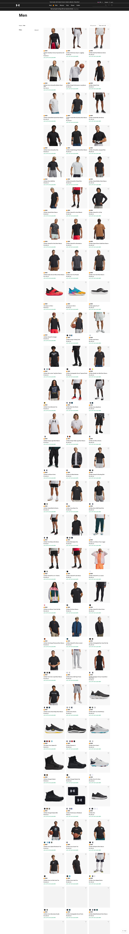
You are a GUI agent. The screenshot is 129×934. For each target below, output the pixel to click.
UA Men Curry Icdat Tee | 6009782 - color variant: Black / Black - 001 (67, 876)
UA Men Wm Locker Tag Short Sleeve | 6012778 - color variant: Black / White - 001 (45, 369)
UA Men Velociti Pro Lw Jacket (96, 575)
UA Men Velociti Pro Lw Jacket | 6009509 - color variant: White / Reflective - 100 (90, 571)
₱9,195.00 (91, 577)
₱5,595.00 (46, 151)
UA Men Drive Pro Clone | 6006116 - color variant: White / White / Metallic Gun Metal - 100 (92, 775)
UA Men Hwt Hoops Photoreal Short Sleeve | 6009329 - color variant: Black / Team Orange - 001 (45, 639)
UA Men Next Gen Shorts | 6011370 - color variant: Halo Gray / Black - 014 (69, 403)
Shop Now (76, 8)
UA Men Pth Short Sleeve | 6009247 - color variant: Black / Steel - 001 (67, 605)
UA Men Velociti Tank (94, 85)
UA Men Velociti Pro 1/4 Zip (95, 212)
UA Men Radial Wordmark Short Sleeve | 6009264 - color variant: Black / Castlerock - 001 (90, 910)
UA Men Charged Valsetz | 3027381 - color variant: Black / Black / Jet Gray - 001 (45, 775)
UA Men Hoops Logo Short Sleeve (52, 440)
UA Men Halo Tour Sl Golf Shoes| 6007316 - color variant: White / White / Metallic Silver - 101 (94, 707)
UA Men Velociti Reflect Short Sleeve (98, 181)
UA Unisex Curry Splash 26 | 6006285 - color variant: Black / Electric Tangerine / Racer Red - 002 (47, 741)
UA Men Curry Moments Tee (50, 407)
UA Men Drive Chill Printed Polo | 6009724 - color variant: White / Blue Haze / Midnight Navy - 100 (92, 504)
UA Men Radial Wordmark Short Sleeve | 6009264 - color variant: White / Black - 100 (92, 910)
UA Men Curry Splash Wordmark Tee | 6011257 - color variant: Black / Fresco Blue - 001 (45, 842)
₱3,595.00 (46, 245)
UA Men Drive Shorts (71, 711)
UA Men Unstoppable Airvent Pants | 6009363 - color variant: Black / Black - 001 (67, 910)
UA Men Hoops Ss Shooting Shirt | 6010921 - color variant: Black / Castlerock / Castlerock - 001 (90, 470)
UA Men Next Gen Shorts (72, 407)
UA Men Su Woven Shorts (95, 440)
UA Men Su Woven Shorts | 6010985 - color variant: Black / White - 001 (90, 436)
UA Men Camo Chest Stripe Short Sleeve (53, 711)
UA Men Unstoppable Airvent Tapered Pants (76, 373)
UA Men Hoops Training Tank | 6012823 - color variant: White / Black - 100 (69, 335)
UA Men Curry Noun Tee (72, 508)
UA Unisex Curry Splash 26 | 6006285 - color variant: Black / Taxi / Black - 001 (45, 741)
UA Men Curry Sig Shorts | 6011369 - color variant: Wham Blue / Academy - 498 (92, 403)
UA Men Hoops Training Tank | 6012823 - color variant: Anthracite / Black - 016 (67, 335)
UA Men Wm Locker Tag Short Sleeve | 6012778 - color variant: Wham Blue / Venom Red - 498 (49, 369)
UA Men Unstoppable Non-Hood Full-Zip (98, 643)
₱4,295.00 (91, 814)
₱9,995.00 (91, 713)
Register (106, 2)
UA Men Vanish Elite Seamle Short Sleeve (53, 117)
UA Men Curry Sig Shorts (95, 407)
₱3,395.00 (46, 119)
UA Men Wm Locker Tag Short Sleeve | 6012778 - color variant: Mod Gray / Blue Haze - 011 (47, 369)
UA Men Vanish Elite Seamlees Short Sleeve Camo (76, 118)
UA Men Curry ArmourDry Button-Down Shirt (53, 86)
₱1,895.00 (46, 55)
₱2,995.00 (91, 245)
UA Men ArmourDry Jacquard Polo (97, 150)
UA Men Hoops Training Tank (73, 339)
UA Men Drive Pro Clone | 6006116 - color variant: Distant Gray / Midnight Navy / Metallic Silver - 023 (90, 775)
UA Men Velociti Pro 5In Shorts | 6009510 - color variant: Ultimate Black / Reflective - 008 (67, 571)
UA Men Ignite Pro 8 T (94, 305)
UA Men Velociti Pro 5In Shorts (73, 575)
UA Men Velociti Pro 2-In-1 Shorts (51, 575)
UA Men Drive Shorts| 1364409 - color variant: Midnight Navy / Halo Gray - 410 (72, 707)
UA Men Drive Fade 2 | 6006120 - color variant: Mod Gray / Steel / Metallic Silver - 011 (90, 741)
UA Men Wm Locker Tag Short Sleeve (53, 373)
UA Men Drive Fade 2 (94, 745)
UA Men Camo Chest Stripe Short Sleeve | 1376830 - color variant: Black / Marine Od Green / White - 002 (45, 707)
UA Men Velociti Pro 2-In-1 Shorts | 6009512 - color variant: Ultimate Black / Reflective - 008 (45, 571)
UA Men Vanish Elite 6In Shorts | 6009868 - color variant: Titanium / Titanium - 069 (47, 504)
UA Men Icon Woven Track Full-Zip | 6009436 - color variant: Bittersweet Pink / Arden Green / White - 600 (45, 605)
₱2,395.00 (91, 182)
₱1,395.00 (46, 713)
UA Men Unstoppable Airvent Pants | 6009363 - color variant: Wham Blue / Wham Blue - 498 (69, 910)
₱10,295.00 (91, 780)
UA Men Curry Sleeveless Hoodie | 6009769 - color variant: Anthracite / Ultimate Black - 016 (45, 910)
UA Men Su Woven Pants (50, 474)
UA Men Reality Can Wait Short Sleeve (98, 373)
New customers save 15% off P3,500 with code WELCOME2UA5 (64, 2)
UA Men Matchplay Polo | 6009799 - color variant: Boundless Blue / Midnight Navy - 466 (72, 538)
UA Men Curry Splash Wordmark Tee (52, 846)
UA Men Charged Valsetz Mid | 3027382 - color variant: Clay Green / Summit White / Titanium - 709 (49, 808)
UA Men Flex (92, 812)
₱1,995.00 (91, 276)
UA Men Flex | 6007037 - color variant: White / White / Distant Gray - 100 (94, 808)
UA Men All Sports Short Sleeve (96, 846)
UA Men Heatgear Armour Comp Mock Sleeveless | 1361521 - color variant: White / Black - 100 (92, 672)
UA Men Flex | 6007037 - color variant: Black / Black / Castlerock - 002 (92, 808)
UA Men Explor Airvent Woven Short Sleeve (54, 274)
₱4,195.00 (91, 214)
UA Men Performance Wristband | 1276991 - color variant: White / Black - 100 (69, 808)
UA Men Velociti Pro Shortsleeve (74, 243)
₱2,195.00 (91, 87)
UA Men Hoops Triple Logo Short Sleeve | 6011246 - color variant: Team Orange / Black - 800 (69, 436)
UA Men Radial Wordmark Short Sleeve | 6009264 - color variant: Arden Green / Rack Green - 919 (97, 910)
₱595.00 (68, 814)
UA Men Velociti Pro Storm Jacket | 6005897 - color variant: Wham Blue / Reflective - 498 (67, 639)
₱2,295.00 (91, 307)
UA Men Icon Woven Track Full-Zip (52, 609)
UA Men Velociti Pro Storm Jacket (74, 643)
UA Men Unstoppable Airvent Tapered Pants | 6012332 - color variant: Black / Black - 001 (67, 369)
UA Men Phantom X (71, 745)
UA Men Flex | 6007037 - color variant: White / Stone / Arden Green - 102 (97, 808)
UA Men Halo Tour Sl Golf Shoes (96, 711)
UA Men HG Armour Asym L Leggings (75, 52)
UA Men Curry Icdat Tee (72, 880)
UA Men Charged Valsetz (50, 779)
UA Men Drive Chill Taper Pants (73, 676)
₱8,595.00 (91, 747)
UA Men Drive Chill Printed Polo (96, 508)
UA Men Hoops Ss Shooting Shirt (96, 474)
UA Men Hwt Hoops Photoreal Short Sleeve (54, 643)
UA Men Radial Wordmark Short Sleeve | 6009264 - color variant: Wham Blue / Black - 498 (94, 910)
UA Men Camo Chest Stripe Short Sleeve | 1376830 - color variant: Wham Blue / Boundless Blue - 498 (49, 707)
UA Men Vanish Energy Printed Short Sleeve (76, 150)
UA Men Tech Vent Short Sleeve (96, 274)
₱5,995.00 (91, 509)
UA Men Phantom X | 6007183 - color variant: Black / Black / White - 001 (67, 741)
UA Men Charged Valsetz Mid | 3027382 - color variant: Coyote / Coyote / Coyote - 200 (47, 808)
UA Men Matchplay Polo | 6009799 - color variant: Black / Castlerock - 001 (67, 538)
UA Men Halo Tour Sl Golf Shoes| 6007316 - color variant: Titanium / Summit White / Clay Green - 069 (92, 707)
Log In (111, 2)
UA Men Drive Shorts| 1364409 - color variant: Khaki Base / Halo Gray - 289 (69, 707)
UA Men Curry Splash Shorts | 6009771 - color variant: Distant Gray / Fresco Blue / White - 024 (94, 876)
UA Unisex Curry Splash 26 (50, 745)
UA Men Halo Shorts (94, 339)
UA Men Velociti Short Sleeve (51, 212)
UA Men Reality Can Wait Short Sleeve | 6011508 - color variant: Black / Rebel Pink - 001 (90, 369)
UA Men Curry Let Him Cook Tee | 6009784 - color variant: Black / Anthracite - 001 (45, 876)
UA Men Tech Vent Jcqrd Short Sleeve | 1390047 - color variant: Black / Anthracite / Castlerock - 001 (45, 672)
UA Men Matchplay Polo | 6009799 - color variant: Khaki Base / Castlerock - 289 (69, 538)
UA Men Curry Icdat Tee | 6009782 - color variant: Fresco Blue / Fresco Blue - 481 (69, 876)
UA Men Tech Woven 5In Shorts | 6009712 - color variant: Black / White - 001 (45, 538)
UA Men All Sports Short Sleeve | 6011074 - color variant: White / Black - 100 (92, 842)
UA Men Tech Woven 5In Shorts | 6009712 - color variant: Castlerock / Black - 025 (47, 538)
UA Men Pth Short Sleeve (72, 609)
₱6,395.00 (91, 341)
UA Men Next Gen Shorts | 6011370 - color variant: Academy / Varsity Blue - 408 (72, 403)
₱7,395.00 (68, 375)
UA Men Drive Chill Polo (49, 181)
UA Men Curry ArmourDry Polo (51, 150)
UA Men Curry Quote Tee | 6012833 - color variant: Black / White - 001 (67, 842)
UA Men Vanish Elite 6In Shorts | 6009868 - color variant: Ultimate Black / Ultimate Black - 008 (45, 504)
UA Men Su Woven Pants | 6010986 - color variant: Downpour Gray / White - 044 (47, 470)
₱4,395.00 (91, 54)
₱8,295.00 (91, 644)
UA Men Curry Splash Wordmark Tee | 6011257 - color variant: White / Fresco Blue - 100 (47, 842)
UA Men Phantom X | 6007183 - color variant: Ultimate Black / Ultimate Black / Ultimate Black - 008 (74, 741)
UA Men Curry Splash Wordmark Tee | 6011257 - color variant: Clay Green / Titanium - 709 (51, 842)
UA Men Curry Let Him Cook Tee (51, 880)
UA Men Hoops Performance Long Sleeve (76, 85)
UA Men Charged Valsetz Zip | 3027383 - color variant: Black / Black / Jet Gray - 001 (67, 775)
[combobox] (100, 5)
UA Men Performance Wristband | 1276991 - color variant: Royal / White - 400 (72, 808)
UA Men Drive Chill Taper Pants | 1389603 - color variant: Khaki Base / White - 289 (69, 672)
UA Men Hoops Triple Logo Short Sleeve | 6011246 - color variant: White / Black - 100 (67, 436)
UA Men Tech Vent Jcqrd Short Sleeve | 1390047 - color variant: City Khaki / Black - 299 (47, 672)
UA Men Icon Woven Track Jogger (97, 541)
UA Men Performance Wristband (74, 812)
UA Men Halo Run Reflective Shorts (97, 52)
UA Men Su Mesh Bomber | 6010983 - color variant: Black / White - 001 (67, 470)
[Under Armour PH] (18, 5)
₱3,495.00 (91, 408)
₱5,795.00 (46, 88)
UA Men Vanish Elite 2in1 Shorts (96, 117)
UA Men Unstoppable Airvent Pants (74, 914)
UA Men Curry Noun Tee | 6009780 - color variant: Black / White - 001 (67, 504)
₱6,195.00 (46, 307)
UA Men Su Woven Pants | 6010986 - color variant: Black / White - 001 (45, 470)
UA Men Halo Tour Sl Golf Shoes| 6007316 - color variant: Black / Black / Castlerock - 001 (90, 707)
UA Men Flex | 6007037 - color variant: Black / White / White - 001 (90, 808)
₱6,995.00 (68, 915)
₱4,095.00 (46, 509)
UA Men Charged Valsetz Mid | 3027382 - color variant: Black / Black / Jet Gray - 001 (45, 808)
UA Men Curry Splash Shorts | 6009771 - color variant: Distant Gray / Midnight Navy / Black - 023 (92, 876)
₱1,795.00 (46, 442)
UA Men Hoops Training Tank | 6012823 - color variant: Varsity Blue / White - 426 (72, 335)
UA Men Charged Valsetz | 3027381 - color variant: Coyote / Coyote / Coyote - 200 (47, 775)
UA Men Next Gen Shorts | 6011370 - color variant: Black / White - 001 (67, 403)
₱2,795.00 (91, 882)
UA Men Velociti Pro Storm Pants (97, 609)
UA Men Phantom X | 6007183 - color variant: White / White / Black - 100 (69, 741)
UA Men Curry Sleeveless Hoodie (51, 914)
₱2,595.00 (68, 87)
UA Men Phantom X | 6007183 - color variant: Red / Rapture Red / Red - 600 (72, 741)
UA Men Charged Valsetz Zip (73, 779)
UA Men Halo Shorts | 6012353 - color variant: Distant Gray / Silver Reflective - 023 (90, 335)
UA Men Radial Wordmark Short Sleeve (98, 914)
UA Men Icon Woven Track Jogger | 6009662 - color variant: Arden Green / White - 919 (90, 538)
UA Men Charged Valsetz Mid (51, 812)
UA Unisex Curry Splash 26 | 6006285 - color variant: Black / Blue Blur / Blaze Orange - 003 (49, 741)
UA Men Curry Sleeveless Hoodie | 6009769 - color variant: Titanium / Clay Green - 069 (47, 910)
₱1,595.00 (68, 276)
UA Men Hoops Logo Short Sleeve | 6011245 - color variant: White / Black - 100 (45, 436)
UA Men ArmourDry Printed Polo (74, 181)
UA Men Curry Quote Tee (72, 846)
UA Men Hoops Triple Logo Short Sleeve (75, 440)
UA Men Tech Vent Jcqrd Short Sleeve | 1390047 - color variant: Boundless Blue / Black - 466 (49, 672)
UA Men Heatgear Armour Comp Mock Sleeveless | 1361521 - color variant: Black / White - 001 (90, 672)
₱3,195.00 (68, 214)
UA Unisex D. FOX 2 (48, 305)
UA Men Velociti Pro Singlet (50, 337)
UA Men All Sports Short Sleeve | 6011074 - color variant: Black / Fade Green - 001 (90, 842)
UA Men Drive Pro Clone (94, 779)
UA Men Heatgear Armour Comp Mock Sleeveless (98, 677)
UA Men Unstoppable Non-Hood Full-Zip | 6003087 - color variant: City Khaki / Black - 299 (92, 639)
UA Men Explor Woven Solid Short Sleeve (98, 243)
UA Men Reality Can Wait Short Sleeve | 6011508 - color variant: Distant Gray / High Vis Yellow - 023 (92, 369)
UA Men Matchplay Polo (72, 541)
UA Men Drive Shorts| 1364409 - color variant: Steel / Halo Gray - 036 (67, 707)
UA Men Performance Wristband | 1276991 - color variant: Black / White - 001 (67, 808)
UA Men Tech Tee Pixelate (72, 274)
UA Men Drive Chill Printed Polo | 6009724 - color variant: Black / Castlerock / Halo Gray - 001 (90, 504)
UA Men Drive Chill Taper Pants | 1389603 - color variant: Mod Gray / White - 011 (67, 672)
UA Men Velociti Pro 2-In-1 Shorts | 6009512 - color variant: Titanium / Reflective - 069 (47, 571)
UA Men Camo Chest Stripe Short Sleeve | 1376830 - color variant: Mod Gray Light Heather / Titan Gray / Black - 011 (47, 707)
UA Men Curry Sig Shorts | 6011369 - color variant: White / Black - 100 (90, 403)
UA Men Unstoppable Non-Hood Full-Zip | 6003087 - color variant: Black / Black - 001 (90, 639)
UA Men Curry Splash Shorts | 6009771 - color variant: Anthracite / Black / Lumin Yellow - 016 (90, 876)
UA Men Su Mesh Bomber (72, 474)
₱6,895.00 (91, 442)
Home (20, 25)
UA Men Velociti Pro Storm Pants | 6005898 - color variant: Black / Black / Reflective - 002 (90, 605)
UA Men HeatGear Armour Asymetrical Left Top (54, 53)
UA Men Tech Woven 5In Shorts (51, 541)
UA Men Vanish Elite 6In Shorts (51, 508)
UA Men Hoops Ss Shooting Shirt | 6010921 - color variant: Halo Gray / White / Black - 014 (92, 470)
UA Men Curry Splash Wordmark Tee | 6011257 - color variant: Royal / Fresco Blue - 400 (49, 842)
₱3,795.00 (91, 119)
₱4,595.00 (68, 713)
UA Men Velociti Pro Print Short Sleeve (53, 243)
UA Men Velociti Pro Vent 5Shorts (74, 212)
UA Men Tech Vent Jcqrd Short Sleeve (53, 676)
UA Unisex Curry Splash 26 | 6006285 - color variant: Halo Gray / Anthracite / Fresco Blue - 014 (51, 741)
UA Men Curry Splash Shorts (95, 880)
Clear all (36, 30)
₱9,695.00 (68, 780)
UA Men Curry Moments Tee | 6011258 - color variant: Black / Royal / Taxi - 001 (45, 403)
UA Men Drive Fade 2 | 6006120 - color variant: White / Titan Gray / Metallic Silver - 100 (92, 741)
